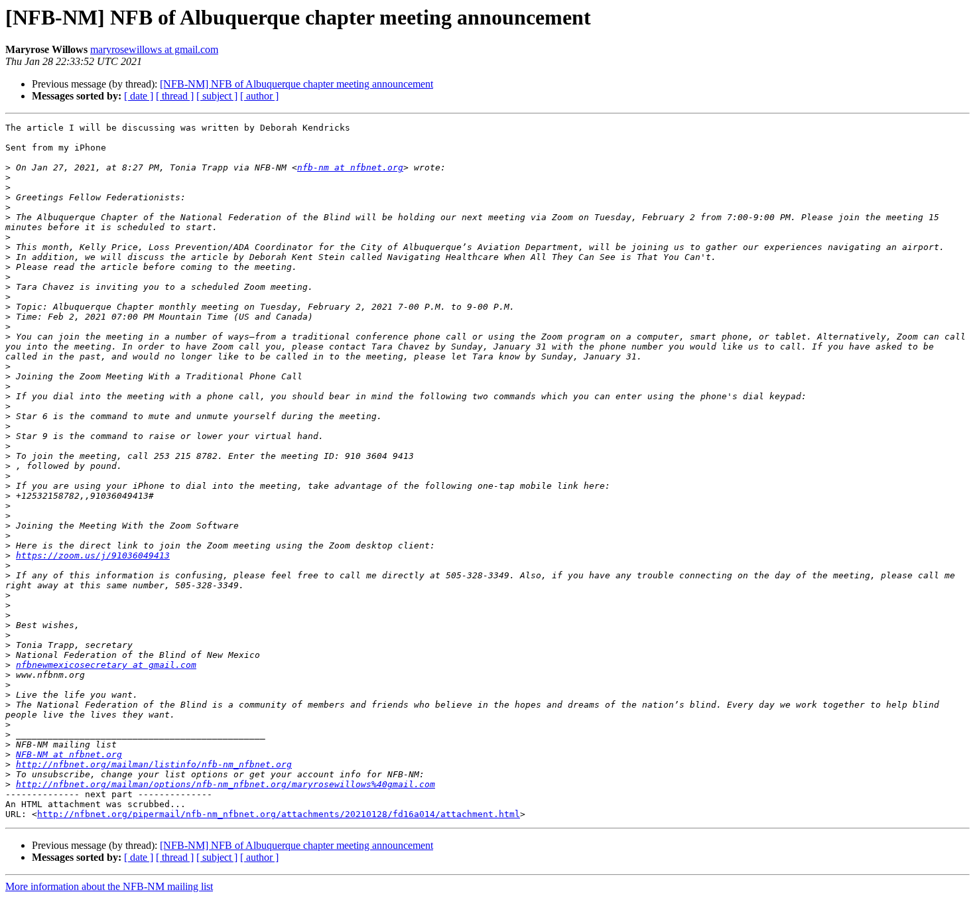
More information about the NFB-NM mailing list (109, 886)
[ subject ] (216, 95)
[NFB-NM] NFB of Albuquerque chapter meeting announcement (296, 84)
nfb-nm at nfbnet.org (350, 167)
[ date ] (138, 95)
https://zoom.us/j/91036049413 (93, 555)
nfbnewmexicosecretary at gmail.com (106, 665)
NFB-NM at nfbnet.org (69, 754)
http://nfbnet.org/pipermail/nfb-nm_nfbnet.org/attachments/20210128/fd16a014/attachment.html (278, 814)
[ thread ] (175, 95)
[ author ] (259, 95)
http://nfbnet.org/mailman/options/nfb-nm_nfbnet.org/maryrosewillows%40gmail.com (225, 784)
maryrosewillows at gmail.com (154, 49)
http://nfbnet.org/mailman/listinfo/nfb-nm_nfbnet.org (154, 764)
